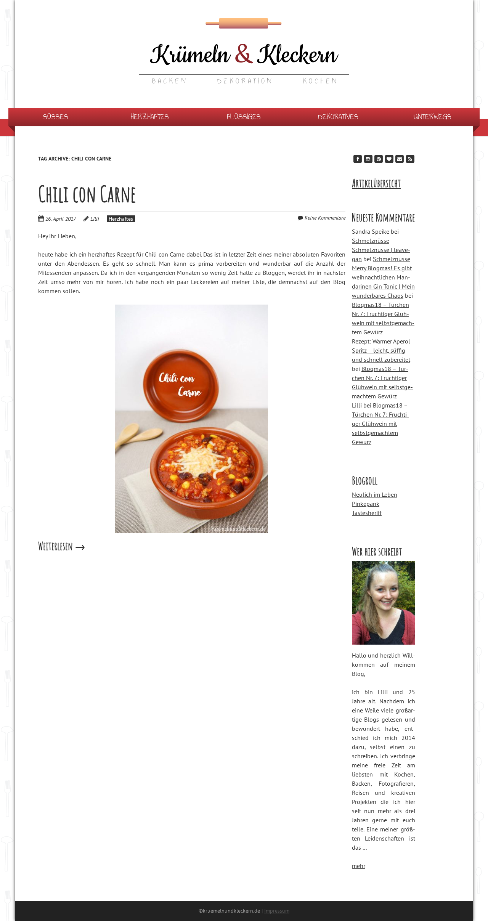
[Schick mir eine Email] (400, 158)
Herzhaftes (150, 117)
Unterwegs (432, 117)
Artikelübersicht (376, 183)
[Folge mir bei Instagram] (368, 158)
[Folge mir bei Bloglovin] (389, 158)
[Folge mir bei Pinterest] (379, 158)
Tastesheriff (367, 513)
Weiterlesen (61, 546)
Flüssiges (244, 117)
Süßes (55, 117)
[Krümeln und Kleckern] (244, 68)
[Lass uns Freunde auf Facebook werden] (358, 158)
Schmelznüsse (370, 240)
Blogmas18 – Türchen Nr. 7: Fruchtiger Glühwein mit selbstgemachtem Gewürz (380, 423)
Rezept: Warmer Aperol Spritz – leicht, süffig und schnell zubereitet (381, 350)
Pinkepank (365, 503)
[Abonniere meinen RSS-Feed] (410, 158)
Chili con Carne (87, 193)
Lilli (94, 218)
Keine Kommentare (325, 217)
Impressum (276, 910)
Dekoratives (338, 117)
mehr (358, 866)
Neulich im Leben (374, 494)
